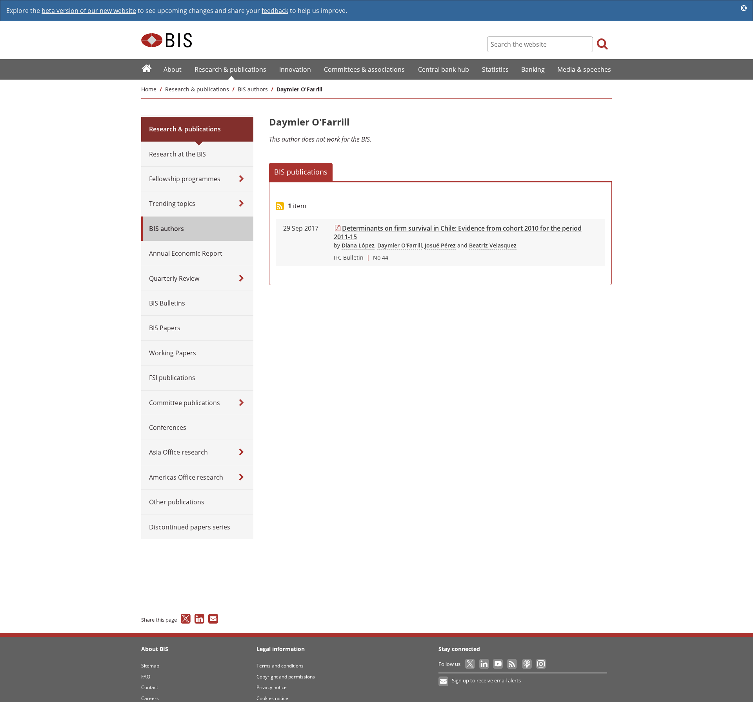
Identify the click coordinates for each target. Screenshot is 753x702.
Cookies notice (272, 698)
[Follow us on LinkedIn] (484, 664)
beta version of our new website (89, 10)
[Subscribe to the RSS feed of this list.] (280, 206)
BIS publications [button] (300, 171)
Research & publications (197, 89)
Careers (150, 698)
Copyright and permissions (285, 676)
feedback (275, 10)
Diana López (358, 245)
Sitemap (150, 665)
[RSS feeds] (512, 664)
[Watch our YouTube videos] (499, 664)
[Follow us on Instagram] (541, 664)
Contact (149, 687)
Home (148, 89)
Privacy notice (271, 687)
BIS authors (253, 89)
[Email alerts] (444, 681)
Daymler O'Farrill (399, 245)
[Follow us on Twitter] (470, 664)
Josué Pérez (440, 245)
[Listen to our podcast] (526, 664)
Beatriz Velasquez (493, 245)
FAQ (145, 676)
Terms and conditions (280, 665)
